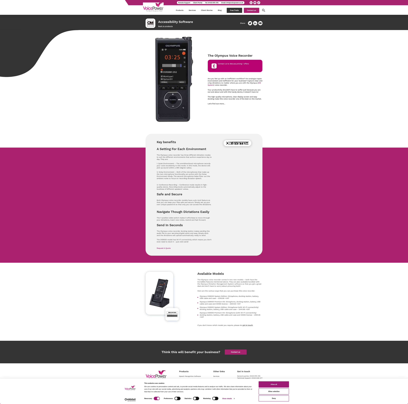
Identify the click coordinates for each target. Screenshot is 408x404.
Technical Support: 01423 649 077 (249, 378)
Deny (274, 398)
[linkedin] (251, 2)
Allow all (274, 384)
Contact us (251, 10)
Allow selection (274, 391)
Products (179, 10)
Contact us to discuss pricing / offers (233, 64)
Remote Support (184, 3)
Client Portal (197, 3)
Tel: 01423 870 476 (211, 3)
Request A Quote (164, 248)
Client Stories (207, 10)
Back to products (165, 26)
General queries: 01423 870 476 (248, 376)
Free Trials (234, 10)
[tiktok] (258, 2)
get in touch (248, 325)
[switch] (177, 398)
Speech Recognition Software (190, 376)
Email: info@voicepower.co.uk (232, 3)
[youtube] (254, 2)
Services (192, 10)
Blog (220, 10)
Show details (227, 398)
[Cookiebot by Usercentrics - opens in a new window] (130, 399)
